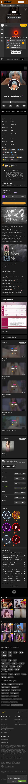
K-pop (15, 154)
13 (4, 378)
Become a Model (18, 719)
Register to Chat (16, 52)
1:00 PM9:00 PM (19, 473)
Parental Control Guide (6, 729)
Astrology (13, 149)
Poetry (6, 159)
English (21, 712)
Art (6, 149)
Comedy (21, 149)
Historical (7, 154)
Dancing (7, 152)
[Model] (25, 68)
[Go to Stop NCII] (9, 767)
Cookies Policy (4, 727)
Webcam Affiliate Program (20, 724)
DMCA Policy (4, 724)
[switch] (14, 466)
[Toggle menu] (1, 2)
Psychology (15, 159)
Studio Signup (17, 721)
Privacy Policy (4, 719)
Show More (13, 586)
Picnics (20, 157)
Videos (19, 5)
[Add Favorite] (2, 25)
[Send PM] (24, 106)
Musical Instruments (9, 157)
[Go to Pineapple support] (2, 766)
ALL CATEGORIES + (17, 705)
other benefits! (18, 50)
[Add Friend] (17, 106)
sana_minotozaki (6, 647)
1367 (5, 455)
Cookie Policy (17, 778)
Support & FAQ (4, 739)
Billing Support (4, 742)
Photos (13, 111)
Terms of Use (4, 721)
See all (22, 342)
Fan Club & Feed (21, 111)
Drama (14, 152)
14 (4, 360)
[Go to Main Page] (8, 2)
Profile (2, 111)
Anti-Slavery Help (5, 732)
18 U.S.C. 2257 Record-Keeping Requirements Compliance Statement (13, 772)
